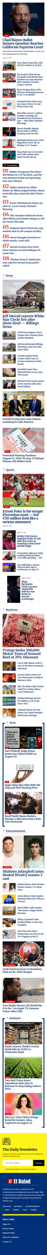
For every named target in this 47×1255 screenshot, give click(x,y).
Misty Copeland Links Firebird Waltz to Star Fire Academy (30, 922)
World (5, 158)
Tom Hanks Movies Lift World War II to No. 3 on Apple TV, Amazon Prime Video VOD (22, 1008)
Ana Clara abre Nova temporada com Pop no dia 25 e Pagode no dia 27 (30, 934)
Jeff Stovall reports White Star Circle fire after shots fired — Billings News (23, 321)
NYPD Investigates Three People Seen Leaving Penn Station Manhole (30, 335)
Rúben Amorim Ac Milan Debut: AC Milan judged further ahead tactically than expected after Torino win (23, 192)
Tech (5, 69)
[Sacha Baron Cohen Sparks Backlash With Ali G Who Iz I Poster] (9, 899)
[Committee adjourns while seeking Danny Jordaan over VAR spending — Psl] (9, 555)
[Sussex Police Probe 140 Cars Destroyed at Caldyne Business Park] (9, 677)
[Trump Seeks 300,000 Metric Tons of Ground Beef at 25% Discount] (23, 630)
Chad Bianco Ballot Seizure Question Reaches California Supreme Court (23, 43)
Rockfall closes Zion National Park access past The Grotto (30, 372)
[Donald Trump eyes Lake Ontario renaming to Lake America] (23, 403)
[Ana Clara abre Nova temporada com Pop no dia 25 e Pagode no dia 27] (9, 934)
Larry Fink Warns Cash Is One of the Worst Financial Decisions (30, 666)
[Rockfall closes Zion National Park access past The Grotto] (9, 372)
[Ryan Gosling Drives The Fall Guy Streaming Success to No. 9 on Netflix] (9, 93)
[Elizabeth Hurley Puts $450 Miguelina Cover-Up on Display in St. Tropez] (9, 143)
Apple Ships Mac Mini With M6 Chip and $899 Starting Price (22, 786)
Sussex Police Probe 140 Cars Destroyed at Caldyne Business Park (30, 677)
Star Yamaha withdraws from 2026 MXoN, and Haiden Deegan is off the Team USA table (23, 218)
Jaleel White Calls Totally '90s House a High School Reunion (30, 910)
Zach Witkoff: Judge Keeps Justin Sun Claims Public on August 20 (21, 753)
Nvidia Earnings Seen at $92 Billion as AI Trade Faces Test (29, 701)
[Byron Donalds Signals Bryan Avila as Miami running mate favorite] (9, 131)
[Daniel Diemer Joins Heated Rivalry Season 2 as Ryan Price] (9, 887)
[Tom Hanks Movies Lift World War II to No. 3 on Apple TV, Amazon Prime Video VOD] (23, 990)
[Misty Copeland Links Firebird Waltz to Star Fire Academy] (9, 922)
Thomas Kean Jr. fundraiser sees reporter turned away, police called (22, 262)
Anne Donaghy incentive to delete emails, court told (21, 239)
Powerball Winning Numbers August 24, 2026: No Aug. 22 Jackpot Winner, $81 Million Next (23, 458)
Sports (5, 81)
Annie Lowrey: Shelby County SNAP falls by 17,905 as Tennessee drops (22, 1049)
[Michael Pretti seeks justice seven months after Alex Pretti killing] (9, 384)
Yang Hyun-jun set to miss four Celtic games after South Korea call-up (30, 154)
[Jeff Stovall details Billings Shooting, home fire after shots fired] (9, 347)
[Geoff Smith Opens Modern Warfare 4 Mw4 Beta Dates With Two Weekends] (23, 803)
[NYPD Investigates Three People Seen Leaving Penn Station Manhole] (9, 335)
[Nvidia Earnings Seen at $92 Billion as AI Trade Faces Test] (9, 701)
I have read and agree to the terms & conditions (20, 1169)
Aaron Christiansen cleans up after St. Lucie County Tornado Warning (22, 206)
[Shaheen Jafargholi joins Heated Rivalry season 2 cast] (23, 851)
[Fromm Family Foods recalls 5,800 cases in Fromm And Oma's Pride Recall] (9, 359)
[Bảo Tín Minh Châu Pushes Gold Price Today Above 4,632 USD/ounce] (9, 689)
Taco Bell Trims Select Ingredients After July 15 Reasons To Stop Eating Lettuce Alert (23, 1084)
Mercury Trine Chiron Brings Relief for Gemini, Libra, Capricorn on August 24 (21, 1120)
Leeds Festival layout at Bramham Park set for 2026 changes (22, 971)
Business (6, 646)
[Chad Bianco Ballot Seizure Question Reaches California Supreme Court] (23, 19)
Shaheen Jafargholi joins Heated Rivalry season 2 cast (23, 875)
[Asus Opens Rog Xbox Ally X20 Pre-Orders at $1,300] (9, 66)
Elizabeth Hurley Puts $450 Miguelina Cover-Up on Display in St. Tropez (30, 142)
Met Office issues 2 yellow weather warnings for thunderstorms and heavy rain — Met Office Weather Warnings (30, 118)
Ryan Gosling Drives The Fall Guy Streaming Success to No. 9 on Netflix (30, 92)
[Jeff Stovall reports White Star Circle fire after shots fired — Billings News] (23, 296)
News (6, 36)
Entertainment (7, 96)
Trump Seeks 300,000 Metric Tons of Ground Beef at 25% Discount (22, 653)
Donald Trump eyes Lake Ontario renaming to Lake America (22, 420)
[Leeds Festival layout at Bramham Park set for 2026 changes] (23, 953)
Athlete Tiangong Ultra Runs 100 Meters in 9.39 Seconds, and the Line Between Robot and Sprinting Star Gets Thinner (22, 176)
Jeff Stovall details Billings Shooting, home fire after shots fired (30, 347)
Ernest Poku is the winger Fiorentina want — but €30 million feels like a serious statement (23, 516)
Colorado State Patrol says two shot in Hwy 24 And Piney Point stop (29, 104)
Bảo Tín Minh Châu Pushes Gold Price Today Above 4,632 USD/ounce (31, 689)
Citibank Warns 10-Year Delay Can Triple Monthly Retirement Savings (30, 713)
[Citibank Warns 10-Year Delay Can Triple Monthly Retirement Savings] (9, 713)
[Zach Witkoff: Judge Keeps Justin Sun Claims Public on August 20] (23, 738)
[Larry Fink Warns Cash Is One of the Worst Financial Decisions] (9, 666)
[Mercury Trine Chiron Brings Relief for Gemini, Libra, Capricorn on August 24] (23, 1104)
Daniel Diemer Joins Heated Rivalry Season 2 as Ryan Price (31, 887)
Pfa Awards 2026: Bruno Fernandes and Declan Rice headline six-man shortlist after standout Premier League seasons (30, 79)
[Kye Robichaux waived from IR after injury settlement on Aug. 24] (9, 567)
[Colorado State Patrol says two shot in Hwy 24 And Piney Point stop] (9, 104)
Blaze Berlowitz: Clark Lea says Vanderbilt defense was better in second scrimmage (29, 590)
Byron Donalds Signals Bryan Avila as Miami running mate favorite (28, 131)
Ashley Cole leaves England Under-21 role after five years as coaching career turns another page (29, 541)
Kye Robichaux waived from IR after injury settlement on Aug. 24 (28, 567)
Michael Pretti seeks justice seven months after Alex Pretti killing (31, 384)
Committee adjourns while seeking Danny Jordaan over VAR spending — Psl (30, 555)
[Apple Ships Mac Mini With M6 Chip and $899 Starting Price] (23, 772)
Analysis (8, 1043)
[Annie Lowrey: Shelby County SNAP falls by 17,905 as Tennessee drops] (23, 1033)
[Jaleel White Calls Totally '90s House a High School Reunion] (9, 910)
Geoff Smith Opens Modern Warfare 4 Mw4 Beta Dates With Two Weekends (23, 819)
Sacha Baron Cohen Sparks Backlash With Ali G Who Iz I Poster (31, 899)
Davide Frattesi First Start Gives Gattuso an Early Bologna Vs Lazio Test (21, 250)
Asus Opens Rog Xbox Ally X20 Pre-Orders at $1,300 (30, 64)
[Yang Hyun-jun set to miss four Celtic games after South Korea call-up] (9, 155)
